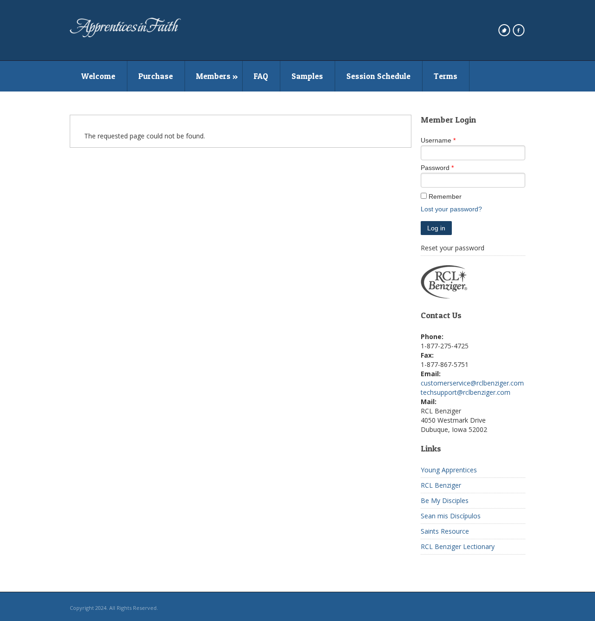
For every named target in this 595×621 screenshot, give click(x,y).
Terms (445, 76)
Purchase (156, 76)
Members (213, 76)
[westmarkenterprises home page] (125, 35)
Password (435, 167)
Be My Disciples (445, 500)
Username (436, 140)
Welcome (98, 76)
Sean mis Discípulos (451, 515)
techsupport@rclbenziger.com (465, 392)
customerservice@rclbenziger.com (472, 383)
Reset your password (452, 247)
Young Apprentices (449, 469)
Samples (307, 76)
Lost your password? (451, 209)
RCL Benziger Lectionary (458, 546)
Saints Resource (445, 531)
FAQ (261, 76)
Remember (445, 196)
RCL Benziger (441, 485)
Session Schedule (378, 76)
